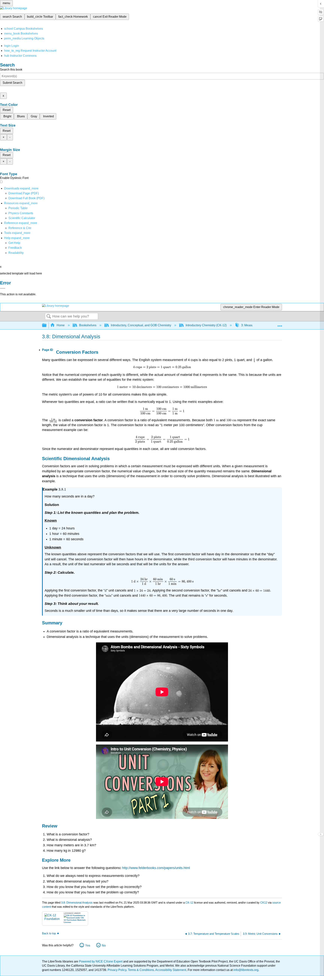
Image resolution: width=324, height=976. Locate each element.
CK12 (263, 902)
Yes (87, 945)
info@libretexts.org (245, 969)
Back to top (49, 933)
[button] (15, 247)
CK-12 (189, 902)
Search (48, 316)
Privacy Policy (117, 969)
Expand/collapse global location (280, 324)
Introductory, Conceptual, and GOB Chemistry (141, 325)
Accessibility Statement (170, 969)
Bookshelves (87, 325)
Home (60, 325)
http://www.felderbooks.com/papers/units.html (156, 868)
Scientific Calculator (21, 218)
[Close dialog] (2, 288)
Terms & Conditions (141, 969)
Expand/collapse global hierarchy (46, 325)
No (104, 945)
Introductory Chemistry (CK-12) (206, 325)
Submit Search (12, 82)
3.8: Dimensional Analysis (77, 902)
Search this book (11, 69)
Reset (6, 110)
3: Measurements (252, 325)
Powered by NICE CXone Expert (101, 961)
